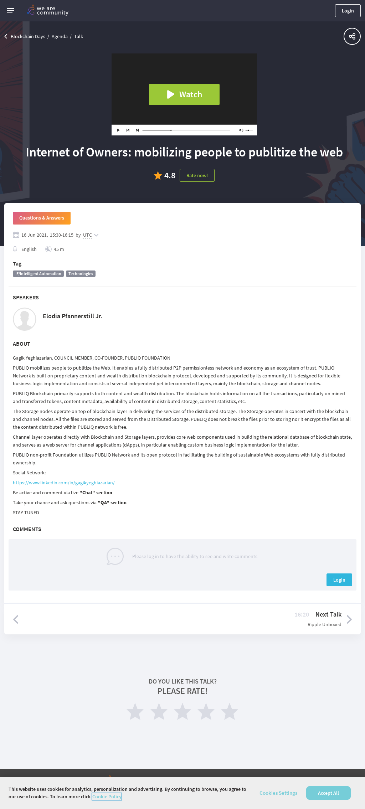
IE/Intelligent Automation (38, 273)
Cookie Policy (107, 796)
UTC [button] (87, 235)
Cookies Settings (278, 792)
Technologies (80, 273)
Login (348, 10)
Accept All (328, 793)
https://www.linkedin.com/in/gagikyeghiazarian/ (64, 482)
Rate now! (197, 175)
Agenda (60, 36)
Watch (190, 94)
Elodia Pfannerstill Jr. (73, 316)
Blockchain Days (28, 36)
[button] (10, 10)
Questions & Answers (41, 218)
